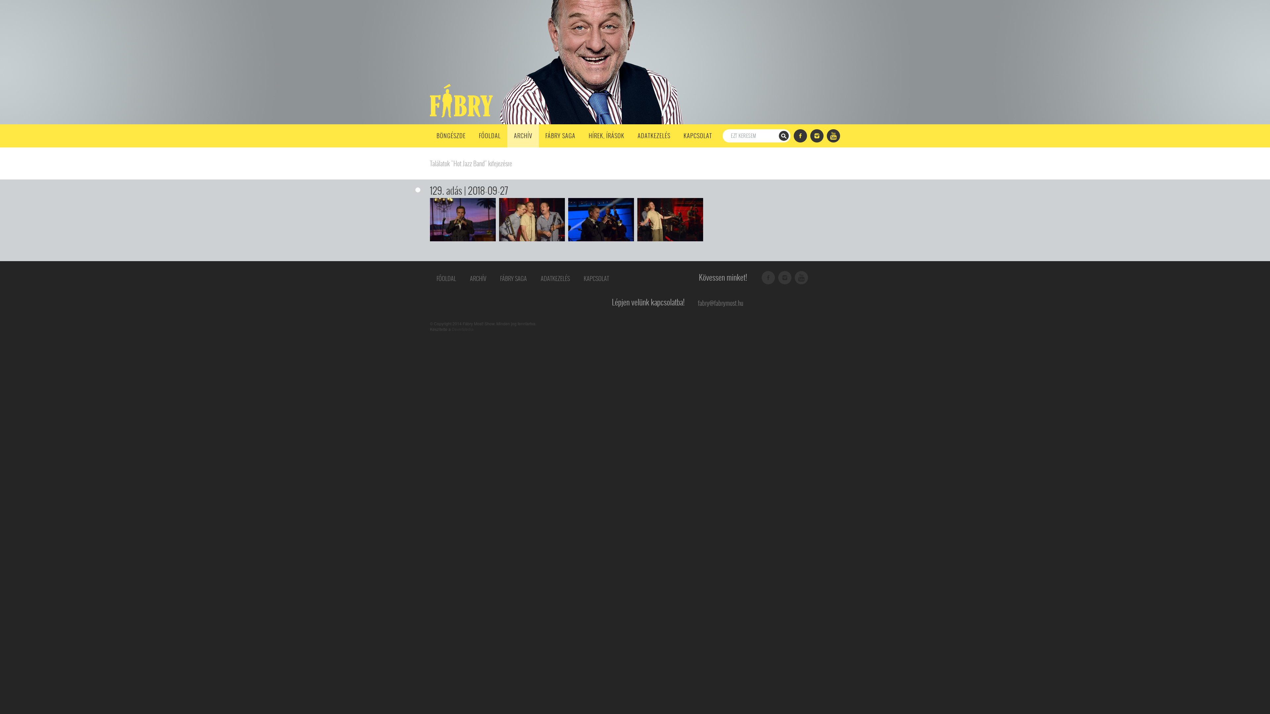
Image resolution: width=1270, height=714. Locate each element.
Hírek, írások (606, 135)
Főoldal (490, 135)
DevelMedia (463, 329)
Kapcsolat (698, 135)
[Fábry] (460, 100)
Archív (523, 135)
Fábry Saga (560, 135)
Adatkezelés (654, 135)
